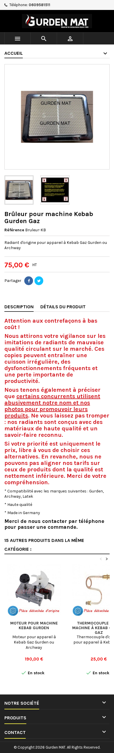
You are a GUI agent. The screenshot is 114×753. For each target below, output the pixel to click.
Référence (14, 229)
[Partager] (28, 280)
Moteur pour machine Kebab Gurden (34, 625)
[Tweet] (38, 280)
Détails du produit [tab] (63, 306)
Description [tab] (19, 306)
